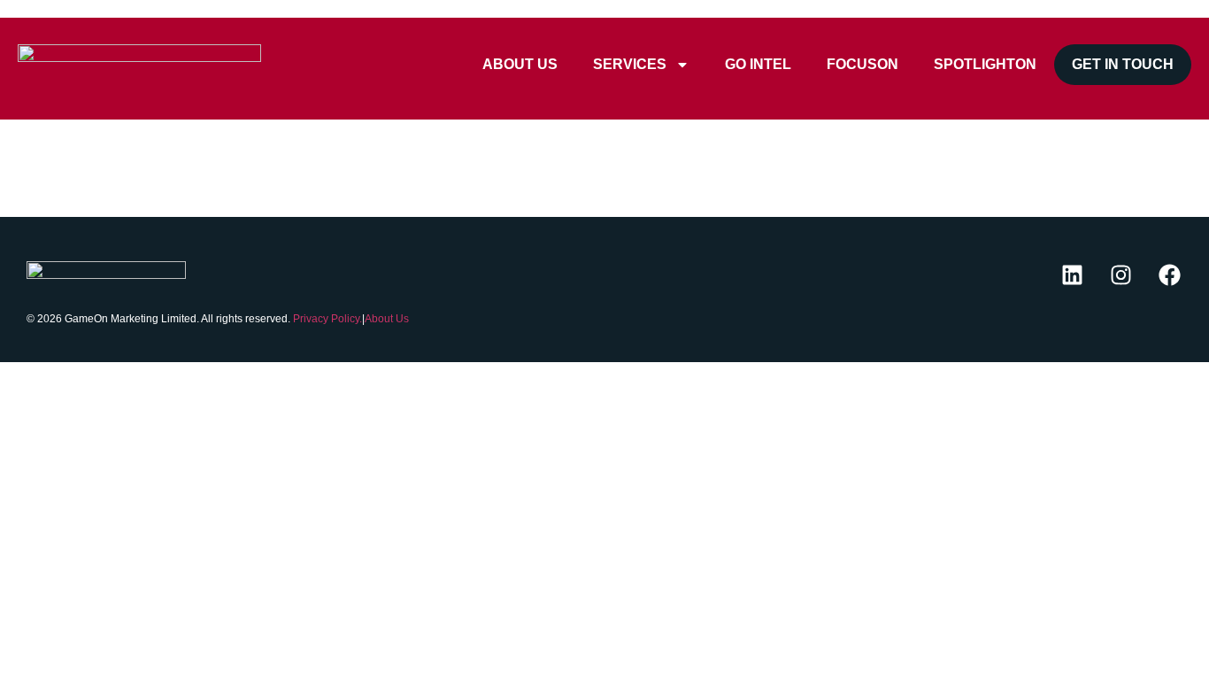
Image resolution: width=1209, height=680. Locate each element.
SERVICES (629, 64)
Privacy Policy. (327, 319)
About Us (387, 319)
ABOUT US (520, 64)
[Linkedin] (1072, 274)
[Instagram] (1120, 274)
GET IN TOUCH (1123, 64)
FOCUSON (862, 64)
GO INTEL (758, 64)
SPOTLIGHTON (985, 64)
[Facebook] (1169, 274)
